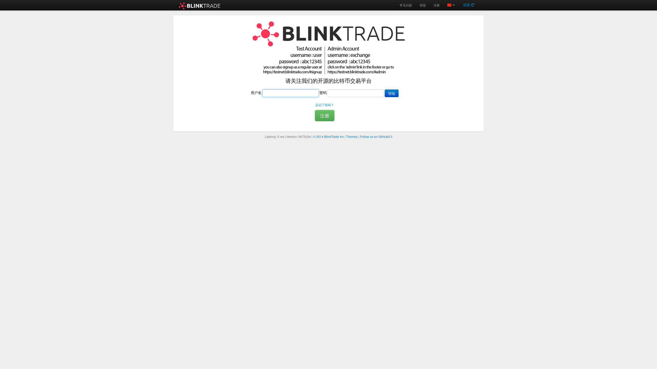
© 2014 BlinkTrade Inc (328, 136)
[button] (451, 5)
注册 (436, 5)
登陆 (423, 5)
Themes (352, 136)
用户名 (256, 92)
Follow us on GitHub (376, 136)
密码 (323, 92)
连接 (467, 4)
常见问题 (406, 5)
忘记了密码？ (324, 104)
